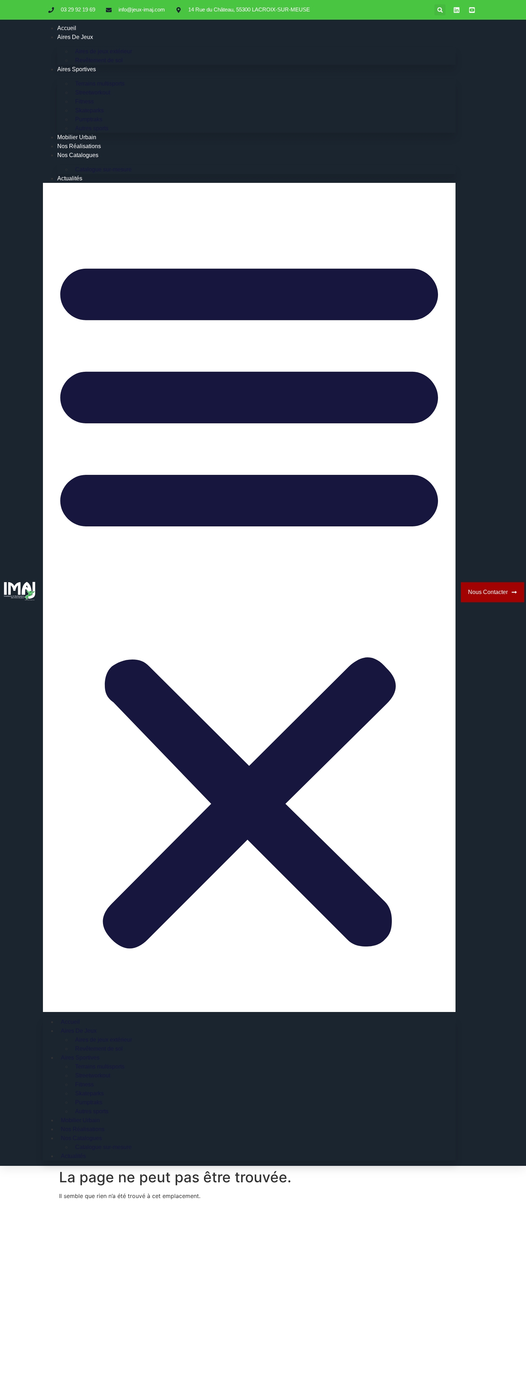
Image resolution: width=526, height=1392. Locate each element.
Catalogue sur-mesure (103, 169)
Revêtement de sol (99, 60)
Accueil (66, 28)
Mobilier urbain (76, 137)
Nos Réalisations (79, 146)
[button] (439, 9)
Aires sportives (76, 69)
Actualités (69, 178)
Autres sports (91, 128)
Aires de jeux (75, 37)
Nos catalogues (77, 155)
